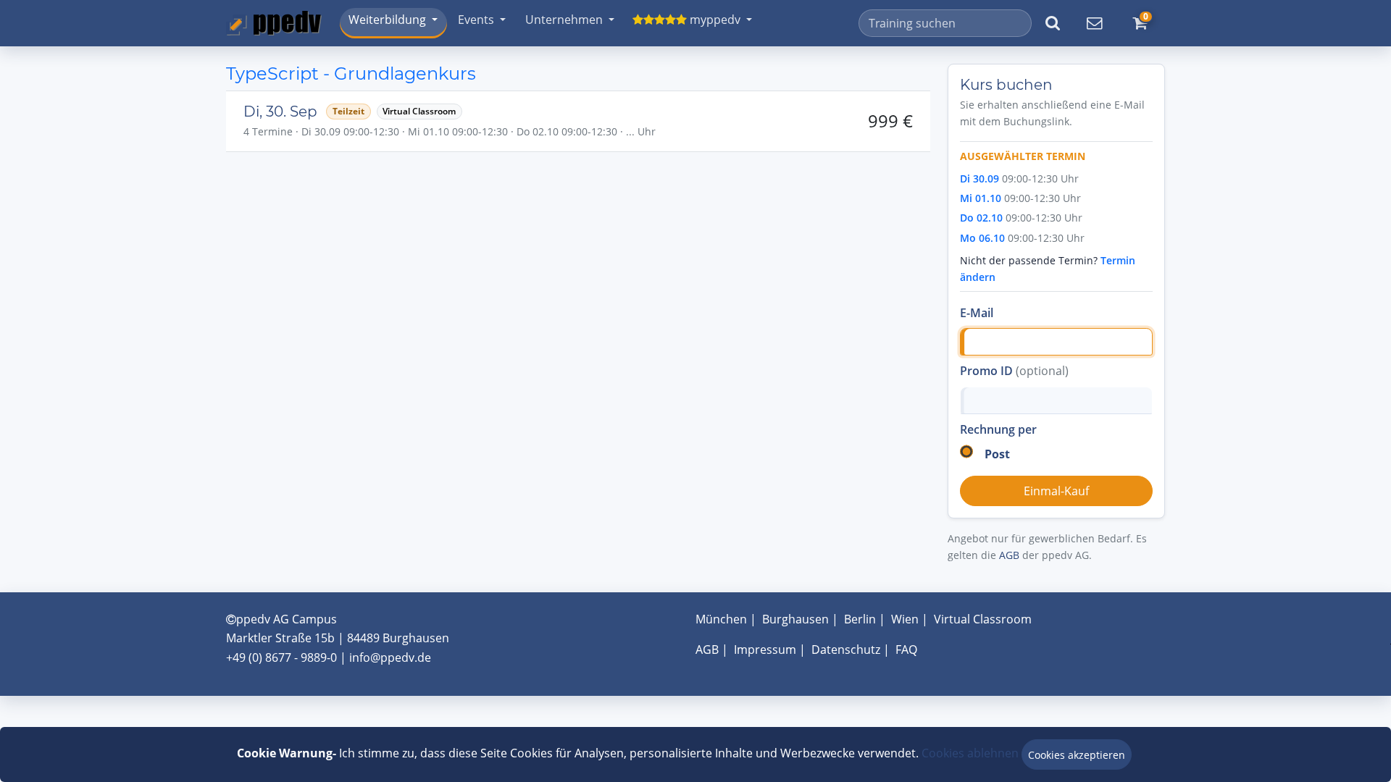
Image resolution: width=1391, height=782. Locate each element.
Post (997, 454)
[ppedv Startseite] (274, 23)
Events (476, 20)
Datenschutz (845, 649)
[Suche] (1052, 23)
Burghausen (795, 619)
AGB (1009, 555)
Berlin (860, 619)
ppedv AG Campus (286, 619)
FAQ (906, 649)
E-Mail (976, 313)
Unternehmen (564, 20)
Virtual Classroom (983, 619)
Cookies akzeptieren (1076, 755)
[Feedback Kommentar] (1094, 23)
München (721, 619)
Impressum (765, 649)
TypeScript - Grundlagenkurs (351, 73)
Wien (905, 619)
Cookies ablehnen (970, 753)
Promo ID (1014, 371)
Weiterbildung (387, 20)
